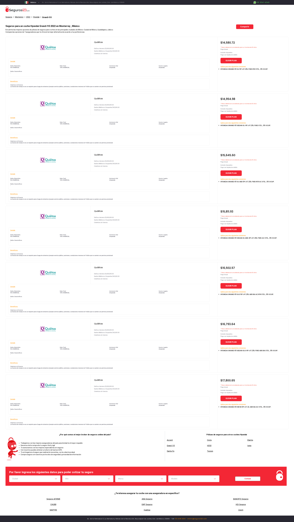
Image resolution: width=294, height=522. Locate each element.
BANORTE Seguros (240, 499)
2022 (28, 17)
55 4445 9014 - (181, 519)
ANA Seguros (147, 499)
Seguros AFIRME (53, 499)
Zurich (240, 510)
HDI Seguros (241, 504)
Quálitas (147, 510)
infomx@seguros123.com (197, 519)
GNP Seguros (147, 504)
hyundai (36, 17)
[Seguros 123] (147, 9)
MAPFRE (53, 510)
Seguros (9, 17)
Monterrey (19, 17)
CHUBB (53, 504)
